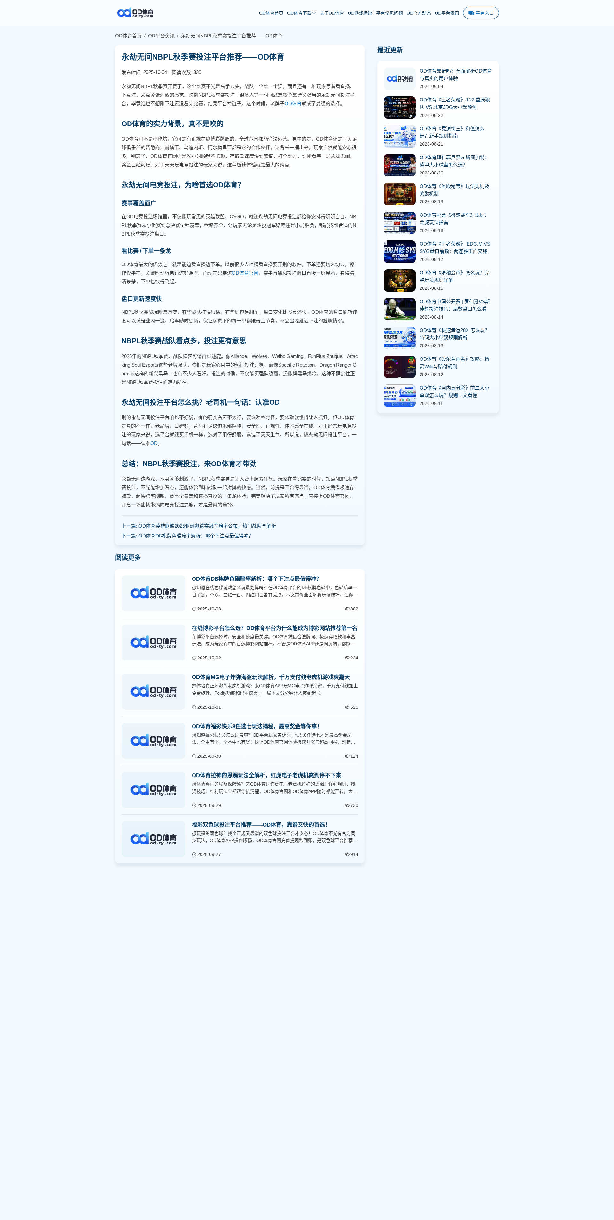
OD (154, 443)
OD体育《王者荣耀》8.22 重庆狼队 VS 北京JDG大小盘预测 (455, 103)
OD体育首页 (271, 13)
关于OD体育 (332, 13)
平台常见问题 (389, 13)
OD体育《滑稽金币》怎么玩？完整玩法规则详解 (454, 276)
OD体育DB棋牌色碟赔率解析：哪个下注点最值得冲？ (195, 535)
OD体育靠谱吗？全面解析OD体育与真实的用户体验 (456, 74)
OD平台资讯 (447, 13)
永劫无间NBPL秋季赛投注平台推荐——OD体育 (231, 35)
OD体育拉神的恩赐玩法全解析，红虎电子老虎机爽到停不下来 (266, 775)
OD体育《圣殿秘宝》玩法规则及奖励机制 (454, 189)
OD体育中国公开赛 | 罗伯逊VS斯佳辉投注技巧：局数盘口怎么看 (455, 305)
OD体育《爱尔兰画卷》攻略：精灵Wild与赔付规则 (454, 362)
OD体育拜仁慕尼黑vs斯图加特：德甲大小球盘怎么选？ (455, 161)
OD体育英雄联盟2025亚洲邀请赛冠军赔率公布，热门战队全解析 (207, 526)
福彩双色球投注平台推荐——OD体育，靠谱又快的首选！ (261, 825)
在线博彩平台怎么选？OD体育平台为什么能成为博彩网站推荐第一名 (275, 628)
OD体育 (293, 103)
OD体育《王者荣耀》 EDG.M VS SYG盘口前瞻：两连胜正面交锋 (455, 247)
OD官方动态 (419, 13)
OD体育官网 (245, 273)
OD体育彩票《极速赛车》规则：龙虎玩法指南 (454, 218)
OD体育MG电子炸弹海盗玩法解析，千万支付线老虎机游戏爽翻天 (271, 677)
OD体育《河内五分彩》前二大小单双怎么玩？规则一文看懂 (454, 391)
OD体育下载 (299, 13)
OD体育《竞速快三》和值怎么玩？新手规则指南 (452, 132)
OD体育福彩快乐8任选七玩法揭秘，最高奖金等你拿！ (257, 726)
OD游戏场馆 (360, 13)
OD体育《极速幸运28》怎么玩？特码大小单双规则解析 (455, 333)
